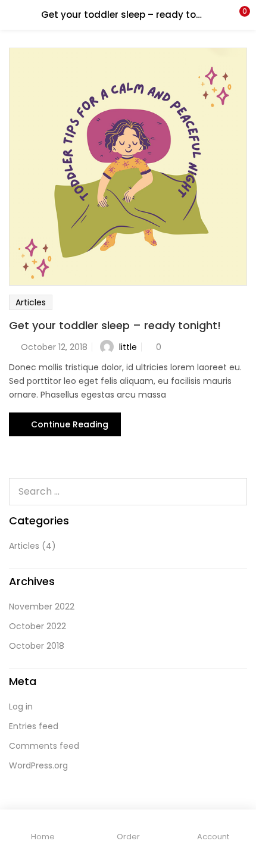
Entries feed (33, 726)
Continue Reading (69, 424)
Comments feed (44, 746)
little (128, 347)
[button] (238, 15)
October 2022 (37, 626)
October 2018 (36, 646)
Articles (30, 302)
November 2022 (41, 606)
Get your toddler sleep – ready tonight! (115, 325)
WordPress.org (38, 765)
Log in (21, 706)
